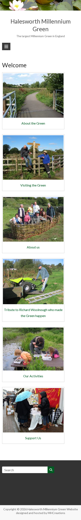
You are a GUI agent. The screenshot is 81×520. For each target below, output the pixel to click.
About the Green (33, 123)
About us (33, 247)
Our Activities (33, 376)
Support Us (33, 438)
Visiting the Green (33, 185)
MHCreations (56, 513)
